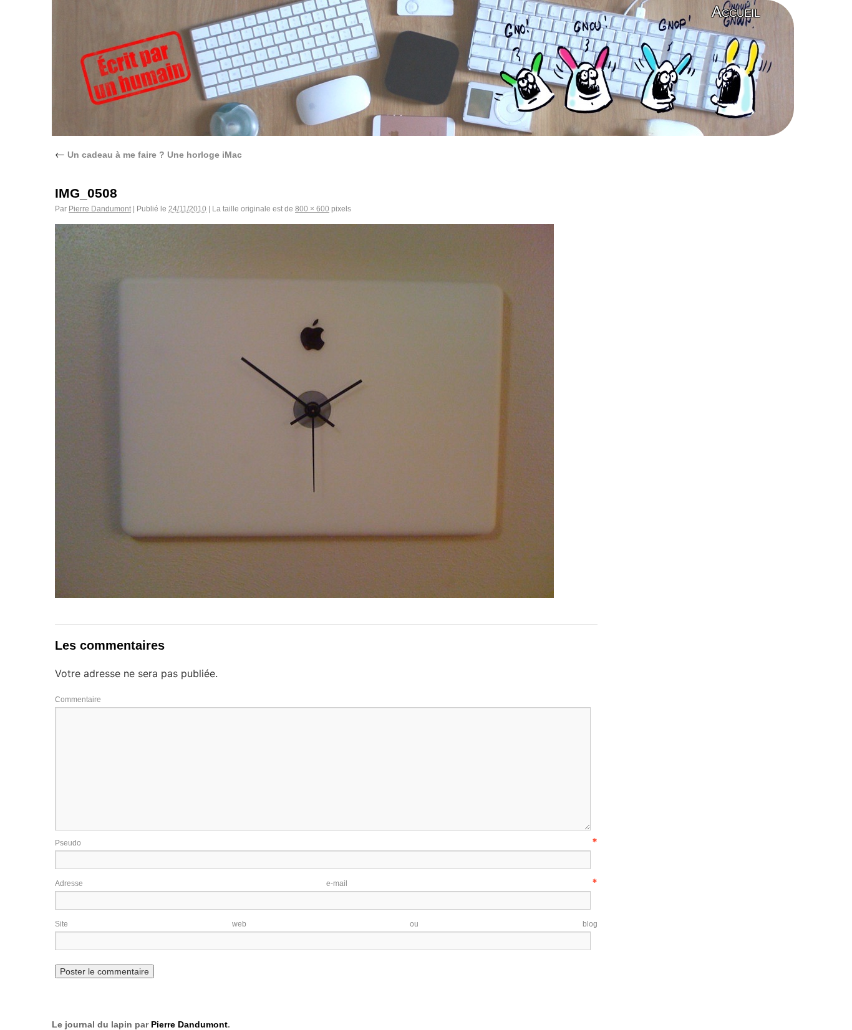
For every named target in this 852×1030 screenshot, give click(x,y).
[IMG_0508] (304, 594)
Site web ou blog (326, 924)
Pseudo (68, 843)
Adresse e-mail (201, 883)
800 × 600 (312, 209)
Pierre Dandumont (100, 209)
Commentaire (78, 699)
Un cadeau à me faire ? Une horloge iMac (148, 155)
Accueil (736, 11)
